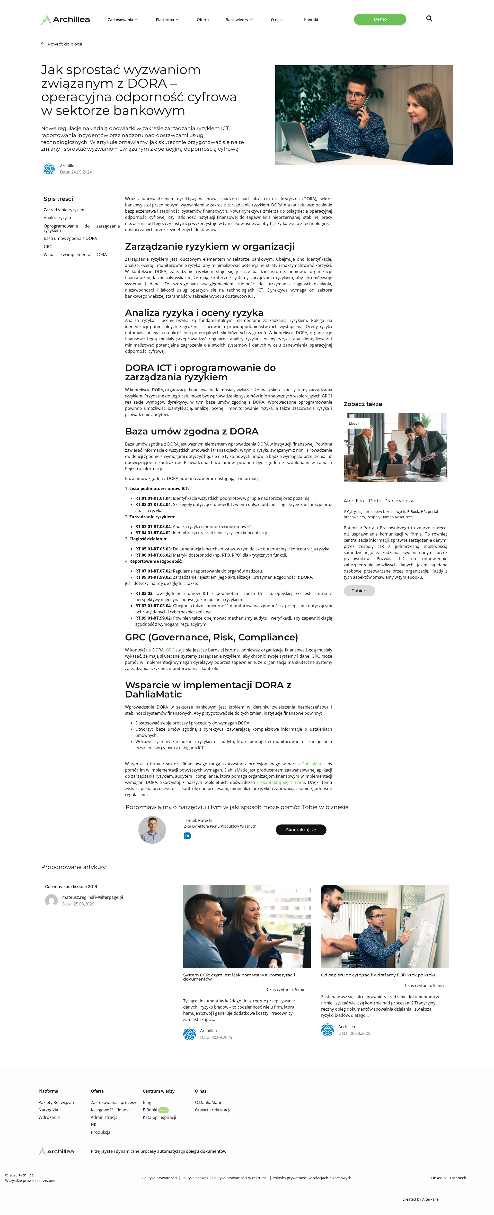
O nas (276, 19)
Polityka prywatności (159, 1177)
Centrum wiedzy (159, 1091)
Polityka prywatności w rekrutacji (240, 1177)
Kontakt (311, 19)
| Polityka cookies (192, 1177)
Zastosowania (120, 19)
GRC (48, 246)
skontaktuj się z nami (283, 782)
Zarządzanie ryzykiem (65, 210)
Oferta (203, 19)
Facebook (457, 1177)
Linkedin (439, 1177)
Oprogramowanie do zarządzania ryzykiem (82, 228)
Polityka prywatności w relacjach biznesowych (312, 1177)
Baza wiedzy (237, 19)
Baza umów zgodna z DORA (70, 238)
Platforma (165, 19)
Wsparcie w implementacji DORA (75, 254)
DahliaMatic (313, 764)
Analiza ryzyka (57, 218)
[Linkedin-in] (187, 835)
